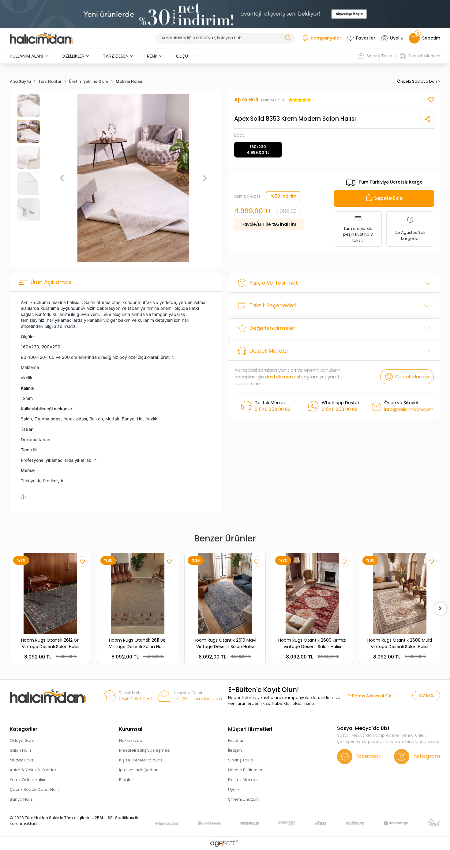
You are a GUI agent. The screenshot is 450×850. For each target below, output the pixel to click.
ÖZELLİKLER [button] (73, 56)
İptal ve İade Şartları (139, 770)
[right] (440, 608)
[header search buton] (287, 37)
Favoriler (365, 38)
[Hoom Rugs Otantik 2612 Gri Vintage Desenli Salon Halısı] (50, 593)
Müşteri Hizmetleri (250, 729)
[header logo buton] (41, 38)
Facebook (368, 756)
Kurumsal (130, 729)
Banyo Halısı (22, 799)
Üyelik (396, 38)
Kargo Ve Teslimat (273, 282)
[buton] (225, 14)
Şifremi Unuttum (243, 799)
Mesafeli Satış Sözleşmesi (144, 750)
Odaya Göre (22, 740)
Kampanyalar (326, 38)
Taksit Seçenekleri (272, 305)
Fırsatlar (236, 740)
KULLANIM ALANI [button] (26, 56)
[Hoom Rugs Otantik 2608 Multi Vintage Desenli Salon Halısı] (399, 593)
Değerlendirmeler (272, 328)
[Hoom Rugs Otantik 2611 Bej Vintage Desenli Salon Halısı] (137, 593)
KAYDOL (426, 695)
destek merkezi (282, 377)
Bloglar (126, 780)
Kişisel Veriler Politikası (141, 760)
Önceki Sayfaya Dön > (418, 81)
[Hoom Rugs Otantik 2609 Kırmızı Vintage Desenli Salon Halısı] (312, 593)
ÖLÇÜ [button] (182, 56)
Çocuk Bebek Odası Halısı (35, 789)
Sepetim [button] (428, 37)
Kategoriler (23, 729)
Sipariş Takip (240, 760)
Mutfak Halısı (22, 760)
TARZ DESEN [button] (116, 56)
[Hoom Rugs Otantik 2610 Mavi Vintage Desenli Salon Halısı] (225, 593)
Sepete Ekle (388, 198)
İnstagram (426, 756)
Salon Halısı (21, 750)
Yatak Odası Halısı (27, 780)
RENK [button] (152, 56)
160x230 (258, 150)
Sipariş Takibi (379, 56)
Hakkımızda (130, 740)
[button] (61, 178)
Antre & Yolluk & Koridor (33, 770)
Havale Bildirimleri (246, 770)
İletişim (235, 750)
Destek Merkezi (424, 56)
